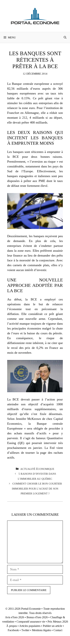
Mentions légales (41, 630)
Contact (57, 630)
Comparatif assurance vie (31, 621)
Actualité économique (37, 468)
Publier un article (52, 625)
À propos (11, 625)
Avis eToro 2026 (14, 617)
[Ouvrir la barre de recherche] (65, 37)
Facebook (13, 630)
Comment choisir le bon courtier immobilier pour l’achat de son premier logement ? (37, 488)
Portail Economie (31, 608)
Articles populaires (29, 625)
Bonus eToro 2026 (37, 617)
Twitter (25, 630)
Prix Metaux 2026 (58, 621)
